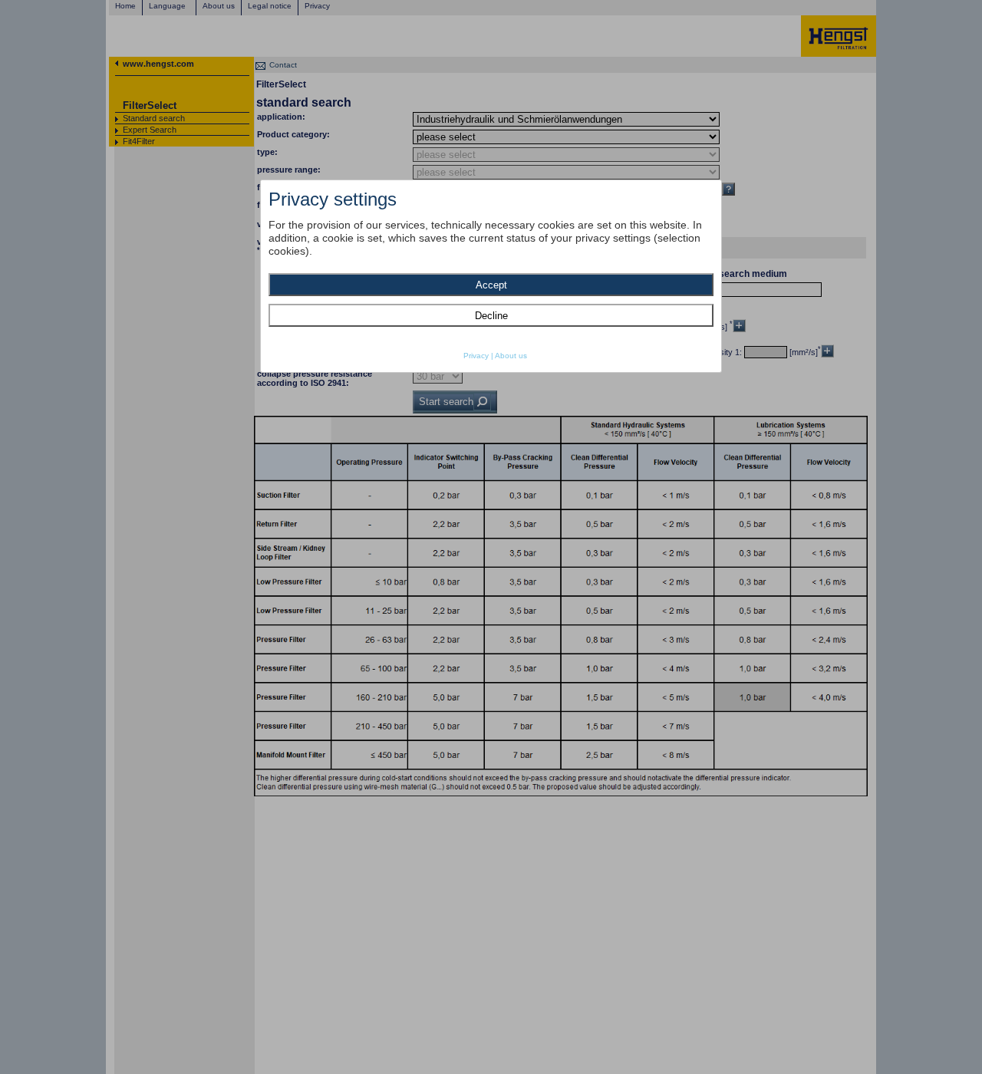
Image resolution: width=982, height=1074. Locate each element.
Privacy (476, 355)
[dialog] (491, 276)
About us (511, 355)
